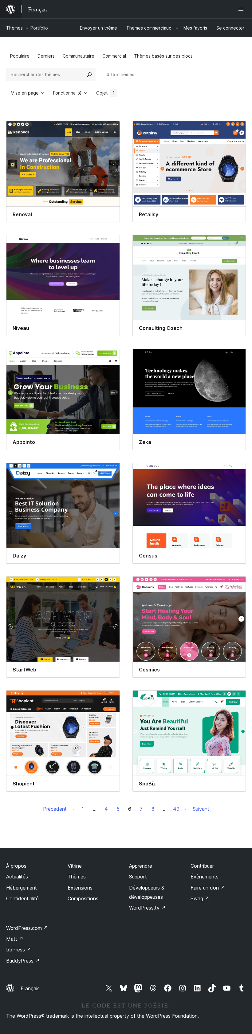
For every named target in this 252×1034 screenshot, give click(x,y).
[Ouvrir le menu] (242, 9)
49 (176, 809)
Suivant (201, 809)
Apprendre (140, 866)
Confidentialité (22, 898)
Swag (200, 898)
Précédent (55, 809)
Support (138, 877)
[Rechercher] (89, 74)
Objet (105, 92)
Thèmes (14, 27)
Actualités (17, 877)
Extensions (80, 888)
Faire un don (208, 888)
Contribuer (202, 866)
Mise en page (25, 92)
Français (30, 988)
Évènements (205, 877)
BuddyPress (23, 961)
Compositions (83, 898)
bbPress (18, 950)
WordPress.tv (147, 908)
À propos (16, 866)
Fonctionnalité (67, 92)
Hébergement (21, 888)
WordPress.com (27, 928)
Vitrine (75, 866)
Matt (14, 939)
